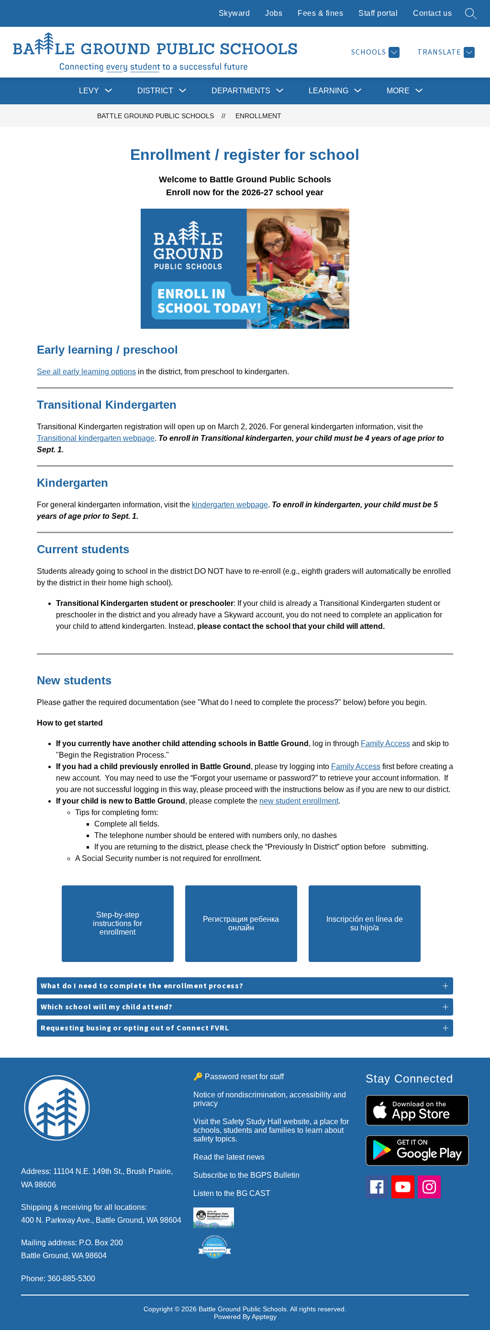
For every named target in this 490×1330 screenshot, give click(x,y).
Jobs (273, 13)
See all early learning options (86, 372)
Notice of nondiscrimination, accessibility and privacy (269, 1099)
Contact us (432, 13)
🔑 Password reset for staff (238, 1077)
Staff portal (378, 13)
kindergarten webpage (230, 505)
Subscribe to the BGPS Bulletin (246, 1175)
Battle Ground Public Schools (155, 116)
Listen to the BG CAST (231, 1193)
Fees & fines (320, 13)
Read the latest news (229, 1157)
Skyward (234, 13)
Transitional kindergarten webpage (96, 438)
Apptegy (264, 1316)
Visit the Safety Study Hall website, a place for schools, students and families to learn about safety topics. (271, 1130)
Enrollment (258, 116)
